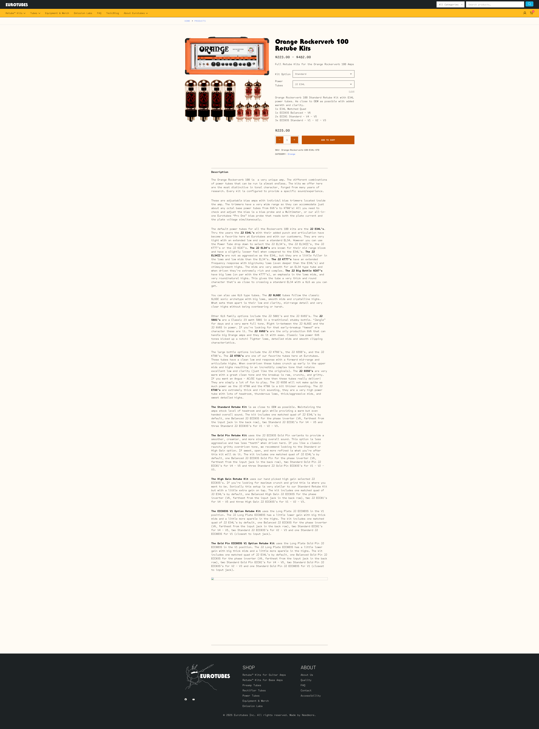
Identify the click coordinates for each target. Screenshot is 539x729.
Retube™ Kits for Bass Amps (263, 680)
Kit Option (283, 74)
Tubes (33, 13)
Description (219, 172)
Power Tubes (279, 83)
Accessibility (311, 696)
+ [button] (294, 139)
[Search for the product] (529, 3)
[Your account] (525, 13)
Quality (306, 680)
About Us (307, 675)
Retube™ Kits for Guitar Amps (264, 675)
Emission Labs (83, 13)
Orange (291, 154)
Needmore (308, 715)
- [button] (280, 139)
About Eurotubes (134, 13)
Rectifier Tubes (254, 690)
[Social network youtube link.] (193, 699)
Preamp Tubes (252, 685)
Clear (351, 91)
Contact (306, 690)
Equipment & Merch (57, 13)
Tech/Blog (112, 13)
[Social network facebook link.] (186, 699)
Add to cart (328, 140)
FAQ (99, 13)
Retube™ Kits (14, 13)
